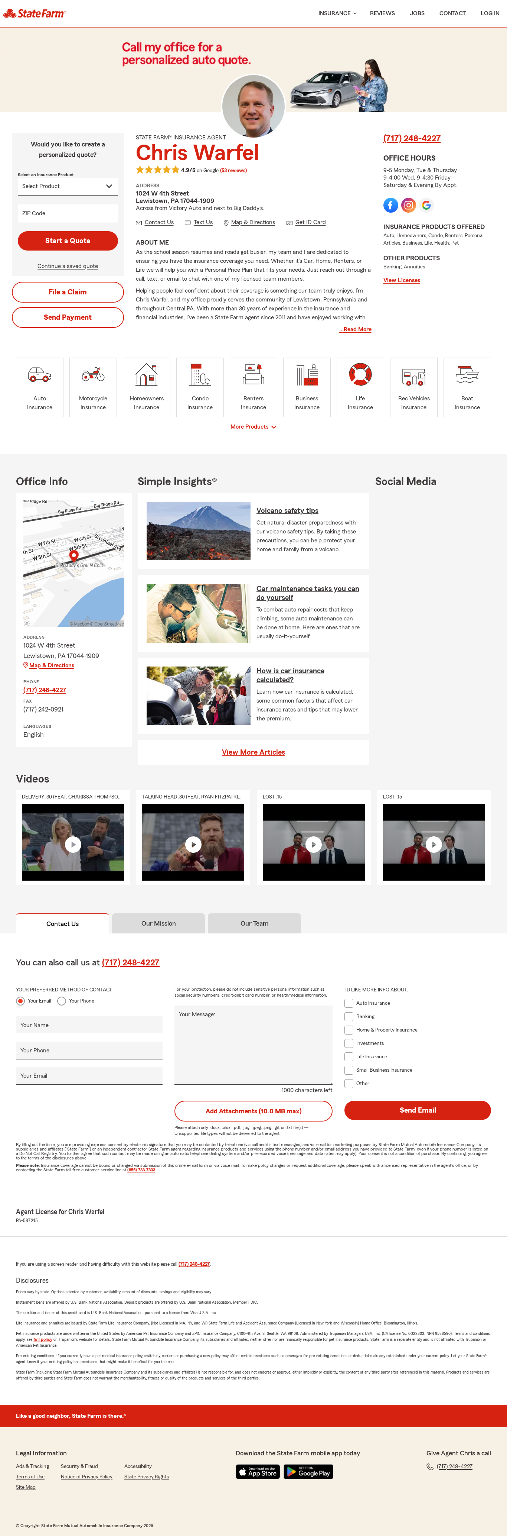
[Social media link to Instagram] (408, 205)
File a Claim (68, 292)
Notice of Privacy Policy (86, 1476)
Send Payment (68, 317)
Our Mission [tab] (158, 923)
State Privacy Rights (146, 1476)
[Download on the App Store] (258, 1471)
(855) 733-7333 (141, 1170)
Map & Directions (51, 665)
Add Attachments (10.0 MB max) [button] (254, 1111)
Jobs (417, 13)
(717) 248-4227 (412, 138)
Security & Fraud (79, 1466)
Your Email (39, 1001)
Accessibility (138, 1466)
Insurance (334, 13)
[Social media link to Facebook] (390, 205)
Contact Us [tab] (62, 923)
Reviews (382, 13)
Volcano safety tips (287, 510)
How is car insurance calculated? (290, 675)
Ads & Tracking (32, 1466)
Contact (452, 13)
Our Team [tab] (255, 923)
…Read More (355, 329)
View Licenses (401, 280)
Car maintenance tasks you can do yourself (307, 593)
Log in (490, 13)
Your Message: (197, 1014)
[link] (34, 13)
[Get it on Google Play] (308, 1471)
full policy (42, 1339)
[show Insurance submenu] (354, 13)
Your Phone (81, 1001)
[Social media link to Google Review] (426, 205)
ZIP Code (33, 213)
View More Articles (253, 752)
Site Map (26, 1487)
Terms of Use (30, 1476)
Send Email (418, 1110)
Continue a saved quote (67, 266)
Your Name (34, 1025)
